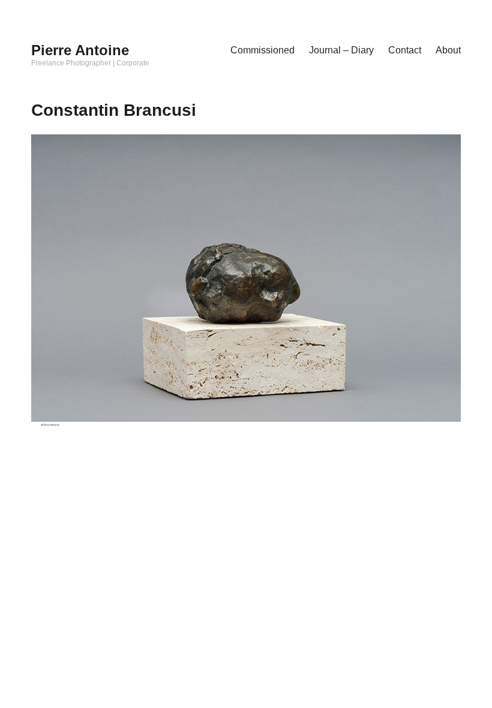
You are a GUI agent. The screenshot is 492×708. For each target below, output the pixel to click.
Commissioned (262, 50)
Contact (404, 50)
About (448, 50)
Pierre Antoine (80, 50)
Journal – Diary (341, 50)
